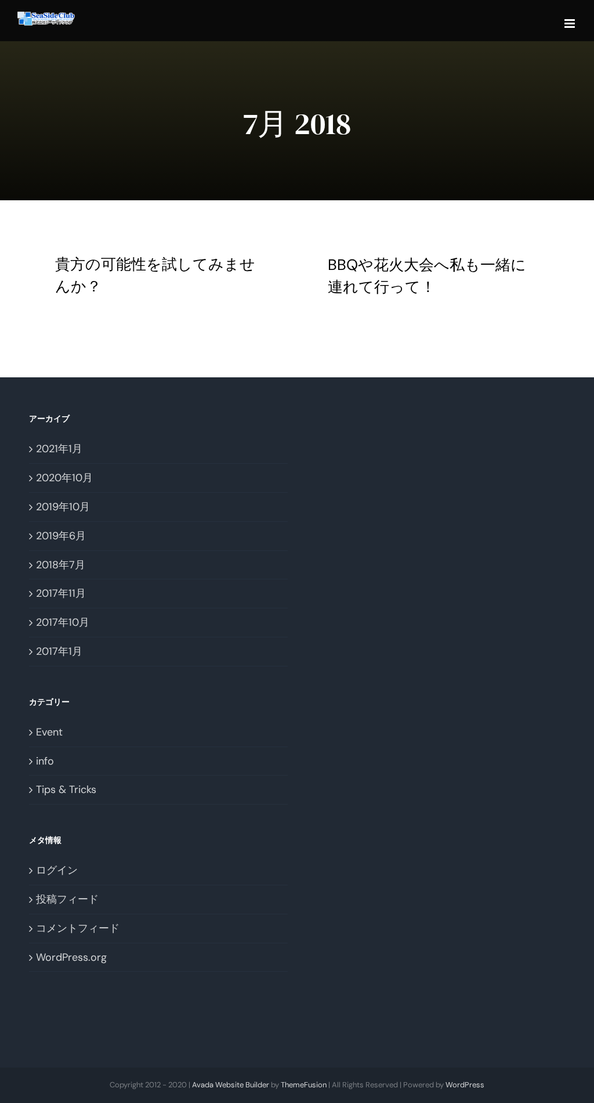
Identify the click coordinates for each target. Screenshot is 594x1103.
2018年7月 (60, 565)
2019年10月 (63, 507)
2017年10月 (62, 622)
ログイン (57, 870)
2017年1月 (59, 651)
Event (49, 732)
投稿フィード (67, 899)
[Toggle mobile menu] (570, 23)
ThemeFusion (304, 1085)
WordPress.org (71, 957)
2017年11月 (61, 593)
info (45, 761)
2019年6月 (61, 536)
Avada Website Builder (230, 1085)
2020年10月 (64, 478)
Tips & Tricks (66, 789)
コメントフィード (77, 928)
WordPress (465, 1085)
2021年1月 (59, 449)
